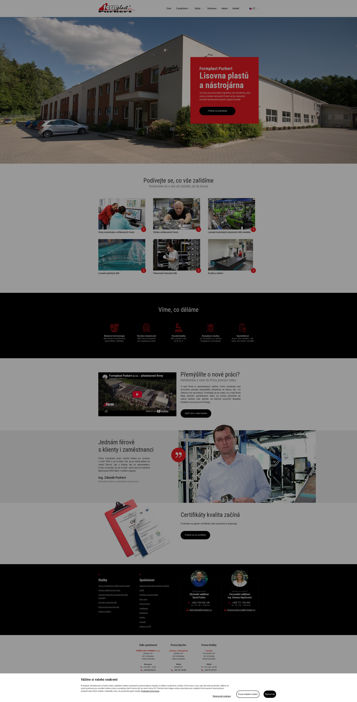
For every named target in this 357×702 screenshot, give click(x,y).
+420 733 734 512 (210, 670)
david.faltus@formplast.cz (200, 610)
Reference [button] (212, 8)
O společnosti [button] (182, 8)
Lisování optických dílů (108, 273)
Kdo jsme (143, 599)
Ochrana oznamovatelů (148, 595)
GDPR (141, 590)
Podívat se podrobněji (217, 111)
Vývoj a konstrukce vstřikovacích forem (116, 232)
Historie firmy (144, 604)
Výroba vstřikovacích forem (165, 232)
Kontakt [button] (235, 8)
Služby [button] (197, 8)
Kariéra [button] (224, 8)
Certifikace (143, 608)
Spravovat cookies (222, 696)
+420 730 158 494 (180, 670)
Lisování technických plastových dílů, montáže (229, 232)
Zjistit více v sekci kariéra (196, 413)
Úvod (169, 8)
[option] (178, 90)
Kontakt (142, 622)
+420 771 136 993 (241, 603)
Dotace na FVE (145, 626)
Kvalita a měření (215, 273)
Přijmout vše (270, 694)
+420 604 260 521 (149, 670)
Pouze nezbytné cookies (248, 694)
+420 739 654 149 (200, 603)
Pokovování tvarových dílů (165, 273)
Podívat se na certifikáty (195, 535)
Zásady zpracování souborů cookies (154, 586)
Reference (143, 613)
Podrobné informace (150, 691)
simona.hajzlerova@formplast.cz (241, 610)
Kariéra (142, 617)
